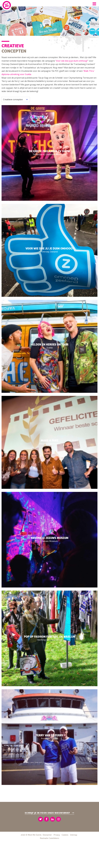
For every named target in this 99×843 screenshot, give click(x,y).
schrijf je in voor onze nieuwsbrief (47, 812)
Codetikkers (54, 838)
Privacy (57, 835)
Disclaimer (47, 835)
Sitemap (73, 835)
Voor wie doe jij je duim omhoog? (72, 60)
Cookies (65, 835)
